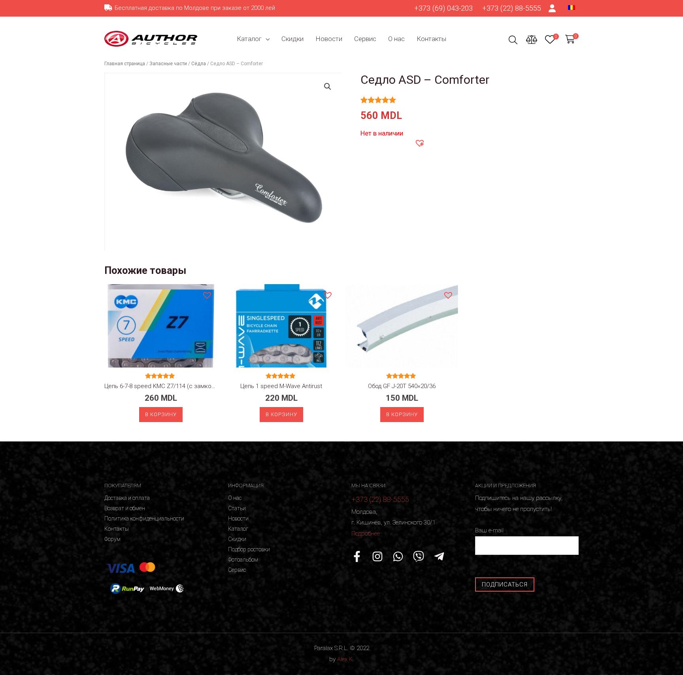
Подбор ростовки (249, 549)
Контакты (431, 39)
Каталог (249, 39)
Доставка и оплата (127, 498)
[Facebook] (356, 556)
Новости (328, 39)
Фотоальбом (243, 559)
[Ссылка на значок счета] (553, 8)
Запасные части (168, 63)
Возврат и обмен (124, 508)
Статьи (237, 508)
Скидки (292, 39)
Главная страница (124, 63)
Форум (112, 539)
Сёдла (198, 63)
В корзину (161, 414)
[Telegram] (439, 556)
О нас (396, 39)
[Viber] (418, 556)
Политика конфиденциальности (144, 518)
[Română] (571, 7)
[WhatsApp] (398, 556)
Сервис (365, 39)
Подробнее (365, 533)
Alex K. (345, 659)
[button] (419, 142)
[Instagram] (377, 556)
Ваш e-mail (489, 530)
